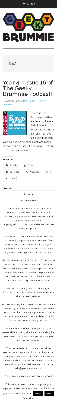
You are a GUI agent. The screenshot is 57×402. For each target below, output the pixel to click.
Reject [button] (49, 393)
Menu (31, 4)
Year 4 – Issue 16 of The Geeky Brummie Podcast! (28, 88)
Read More (28, 398)
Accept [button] (38, 393)
